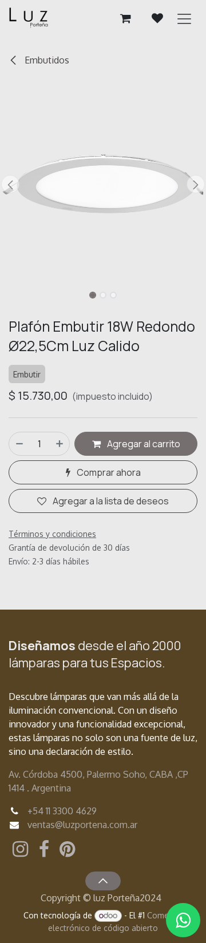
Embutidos (45, 60)
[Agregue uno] (60, 443)
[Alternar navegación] (184, 18)
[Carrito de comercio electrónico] (125, 18)
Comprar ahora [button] (108, 472)
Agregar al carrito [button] (142, 443)
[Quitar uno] (19, 443)
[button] (10, 184)
